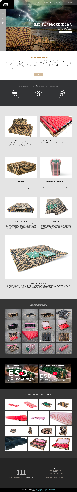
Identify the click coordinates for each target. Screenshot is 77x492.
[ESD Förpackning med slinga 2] (64, 330)
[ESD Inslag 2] (30, 409)
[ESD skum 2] (61, 424)
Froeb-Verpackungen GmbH (37, 489)
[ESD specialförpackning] (38, 451)
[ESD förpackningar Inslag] (13, 353)
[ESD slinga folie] (16, 424)
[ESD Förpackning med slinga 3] (13, 341)
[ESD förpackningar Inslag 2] (30, 353)
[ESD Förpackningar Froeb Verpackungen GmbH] (3, 16)
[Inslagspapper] (3, 24)
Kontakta (63, 2)
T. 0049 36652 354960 (35, 2)
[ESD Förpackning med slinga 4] (30, 341)
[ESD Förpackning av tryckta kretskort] (47, 409)
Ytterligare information (55, 2)
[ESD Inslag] (13, 409)
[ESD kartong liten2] (30, 436)
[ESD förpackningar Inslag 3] (47, 353)
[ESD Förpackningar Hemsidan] (6, 5)
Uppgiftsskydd (47, 489)
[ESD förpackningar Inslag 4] (64, 353)
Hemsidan (46, 2)
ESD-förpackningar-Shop (65, 32)
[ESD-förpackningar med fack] (47, 341)
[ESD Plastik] (16, 451)
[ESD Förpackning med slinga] (47, 330)
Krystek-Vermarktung (41, 490)
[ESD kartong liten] (13, 436)
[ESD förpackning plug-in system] (13, 330)
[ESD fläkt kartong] (64, 436)
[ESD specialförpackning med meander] (61, 451)
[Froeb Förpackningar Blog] (3, 20)
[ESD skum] (38, 424)
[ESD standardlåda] (47, 436)
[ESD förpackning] (13, 319)
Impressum (69, 2)
